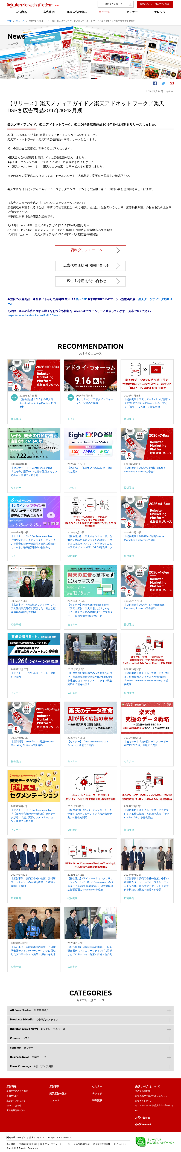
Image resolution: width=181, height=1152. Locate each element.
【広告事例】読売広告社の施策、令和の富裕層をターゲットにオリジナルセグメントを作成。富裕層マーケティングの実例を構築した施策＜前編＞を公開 (146, 884)
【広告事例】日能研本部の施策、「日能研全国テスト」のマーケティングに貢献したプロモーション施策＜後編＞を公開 (33, 951)
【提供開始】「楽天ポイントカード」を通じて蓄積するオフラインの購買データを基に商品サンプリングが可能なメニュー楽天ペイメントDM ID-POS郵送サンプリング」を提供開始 (90, 542)
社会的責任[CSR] (81, 1144)
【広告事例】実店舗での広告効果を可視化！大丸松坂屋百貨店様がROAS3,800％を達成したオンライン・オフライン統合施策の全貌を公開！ (90, 679)
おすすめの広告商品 (18, 1091)
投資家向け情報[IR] (28, 1144)
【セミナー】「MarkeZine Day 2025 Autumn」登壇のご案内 (88, 744)
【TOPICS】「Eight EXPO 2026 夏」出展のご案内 (90, 470)
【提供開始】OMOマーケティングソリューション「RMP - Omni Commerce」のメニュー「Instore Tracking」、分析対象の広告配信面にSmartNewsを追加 (90, 884)
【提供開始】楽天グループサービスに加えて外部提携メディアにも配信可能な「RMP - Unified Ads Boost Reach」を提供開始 (146, 679)
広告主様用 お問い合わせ (86, 281)
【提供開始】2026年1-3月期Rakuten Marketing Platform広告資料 (144, 607)
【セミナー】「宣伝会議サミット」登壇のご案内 (33, 675)
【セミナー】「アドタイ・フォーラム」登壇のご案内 (94, 401)
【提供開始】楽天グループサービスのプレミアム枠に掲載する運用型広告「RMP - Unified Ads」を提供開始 (146, 814)
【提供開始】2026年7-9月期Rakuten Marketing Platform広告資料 (144, 470)
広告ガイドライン (143, 1101)
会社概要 (11, 1144)
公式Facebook (143, 1125)
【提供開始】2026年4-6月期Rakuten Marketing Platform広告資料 (144, 538)
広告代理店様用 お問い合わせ (86, 266)
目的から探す (13, 1096)
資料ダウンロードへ (87, 250)
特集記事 (97, 1100)
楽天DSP (81, 299)
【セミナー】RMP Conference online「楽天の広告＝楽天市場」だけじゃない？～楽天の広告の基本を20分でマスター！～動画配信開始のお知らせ (90, 610)
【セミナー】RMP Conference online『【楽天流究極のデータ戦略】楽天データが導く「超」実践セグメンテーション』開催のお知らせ (33, 816)
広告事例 (54, 1087)
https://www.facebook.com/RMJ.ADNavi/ (33, 315)
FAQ (137, 1111)
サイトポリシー (121, 1144)
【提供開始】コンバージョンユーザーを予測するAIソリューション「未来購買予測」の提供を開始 (90, 814)
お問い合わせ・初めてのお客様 (155, 4)
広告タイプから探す (16, 1101)
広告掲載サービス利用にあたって (151, 1096)
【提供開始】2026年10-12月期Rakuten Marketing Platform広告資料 (37, 403)
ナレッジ (97, 1094)
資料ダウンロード (113, 4)
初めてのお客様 (14, 1106)
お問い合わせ (142, 1118)
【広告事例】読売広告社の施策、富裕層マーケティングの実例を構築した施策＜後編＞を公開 (33, 882)
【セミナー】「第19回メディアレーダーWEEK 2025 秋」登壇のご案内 (146, 744)
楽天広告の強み (58, 1094)
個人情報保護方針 (101, 1144)
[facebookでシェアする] (155, 84)
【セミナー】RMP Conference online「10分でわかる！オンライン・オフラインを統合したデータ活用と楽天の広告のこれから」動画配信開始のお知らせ (33, 542)
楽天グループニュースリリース (55, 1144)
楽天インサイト (36, 1138)
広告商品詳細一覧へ (16, 1111)
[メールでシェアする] (172, 84)
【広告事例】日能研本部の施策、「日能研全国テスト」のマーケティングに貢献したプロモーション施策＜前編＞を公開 (90, 951)
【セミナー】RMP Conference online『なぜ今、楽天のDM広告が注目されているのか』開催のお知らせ (34, 472)
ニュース (54, 1100)
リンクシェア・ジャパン (59, 1138)
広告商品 (11, 1087)
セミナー (97, 1087)
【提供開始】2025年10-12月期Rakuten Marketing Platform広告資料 (32, 744)
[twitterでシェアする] (163, 84)
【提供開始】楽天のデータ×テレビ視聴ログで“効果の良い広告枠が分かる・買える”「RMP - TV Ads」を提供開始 (147, 403)
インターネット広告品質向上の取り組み (154, 1106)
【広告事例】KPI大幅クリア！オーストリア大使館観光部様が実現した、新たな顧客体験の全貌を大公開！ (34, 609)
